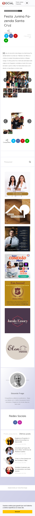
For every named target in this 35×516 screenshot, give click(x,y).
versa (28, 34)
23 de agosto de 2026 (20, 473)
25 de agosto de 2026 (20, 444)
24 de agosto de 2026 (20, 453)
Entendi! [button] (17, 511)
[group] (17, 184)
